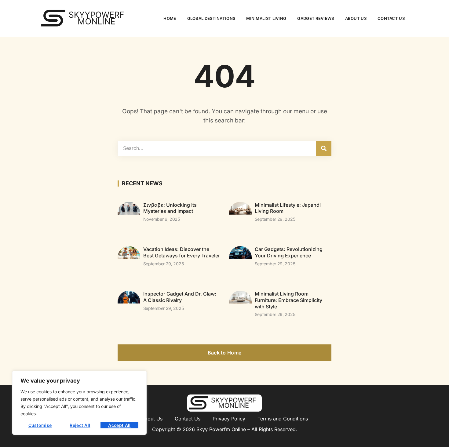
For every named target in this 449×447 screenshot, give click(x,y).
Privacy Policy (229, 419)
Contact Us (391, 18)
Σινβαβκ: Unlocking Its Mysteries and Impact (170, 208)
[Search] (323, 148)
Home (169, 18)
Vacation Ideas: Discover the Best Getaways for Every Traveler (181, 252)
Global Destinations (211, 18)
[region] (79, 403)
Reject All (80, 425)
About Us (356, 18)
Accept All (119, 425)
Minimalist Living (266, 18)
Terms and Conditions (282, 419)
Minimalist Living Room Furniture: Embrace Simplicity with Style (288, 300)
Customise (40, 425)
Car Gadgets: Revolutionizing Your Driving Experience (289, 252)
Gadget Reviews (315, 18)
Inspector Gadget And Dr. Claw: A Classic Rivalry (179, 297)
